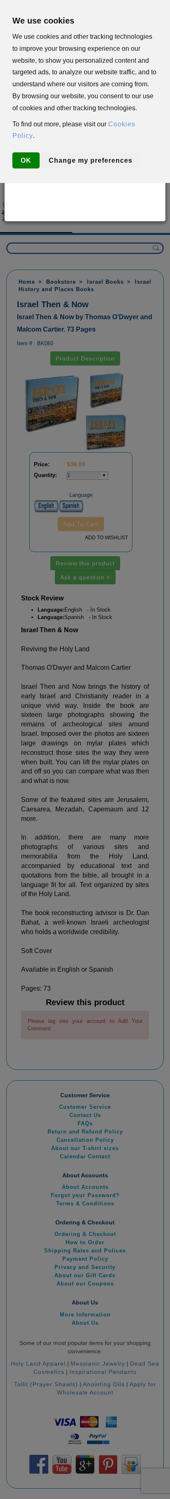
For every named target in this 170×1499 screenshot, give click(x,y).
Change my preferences (90, 160)
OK (26, 160)
